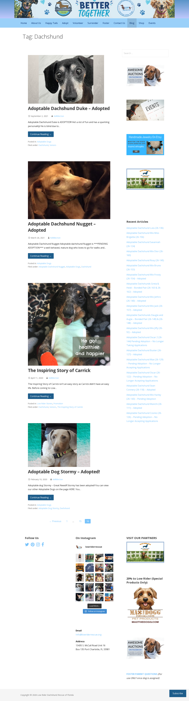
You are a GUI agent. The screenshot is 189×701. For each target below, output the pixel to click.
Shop (141, 23)
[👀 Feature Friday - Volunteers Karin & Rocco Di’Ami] (99, 567)
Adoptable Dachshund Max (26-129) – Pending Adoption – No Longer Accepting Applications (144, 363)
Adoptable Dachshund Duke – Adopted (69, 108)
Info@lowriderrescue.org (89, 634)
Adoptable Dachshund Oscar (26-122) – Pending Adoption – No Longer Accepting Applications (143, 376)
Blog (132, 23)
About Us (36, 23)
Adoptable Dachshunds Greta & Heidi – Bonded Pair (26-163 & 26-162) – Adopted (143, 287)
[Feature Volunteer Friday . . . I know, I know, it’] (109, 587)
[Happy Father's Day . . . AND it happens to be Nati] (89, 558)
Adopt (65, 23)
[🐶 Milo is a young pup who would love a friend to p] (99, 597)
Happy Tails (51, 23)
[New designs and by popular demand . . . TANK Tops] (80, 558)
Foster (106, 23)
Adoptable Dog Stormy (49, 508)
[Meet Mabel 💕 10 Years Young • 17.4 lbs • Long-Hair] (109, 567)
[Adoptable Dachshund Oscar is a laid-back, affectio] (99, 558)
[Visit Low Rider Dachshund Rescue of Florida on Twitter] (27, 545)
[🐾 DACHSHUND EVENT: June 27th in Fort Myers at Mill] (80, 567)
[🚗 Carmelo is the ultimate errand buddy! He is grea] (80, 587)
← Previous (55, 521)
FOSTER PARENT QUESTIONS (141, 674)
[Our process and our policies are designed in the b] (89, 597)
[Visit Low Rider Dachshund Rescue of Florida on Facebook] (43, 545)
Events (152, 23)
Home (24, 23)
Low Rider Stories (44, 403)
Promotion (58, 403)
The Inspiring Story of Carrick (59, 370)
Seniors (53, 145)
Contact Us (119, 23)
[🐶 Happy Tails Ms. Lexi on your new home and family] (99, 587)
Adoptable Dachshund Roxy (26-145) (145, 260)
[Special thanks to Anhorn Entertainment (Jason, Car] (109, 577)
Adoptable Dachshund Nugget (52, 266)
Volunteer (78, 23)
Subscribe (178, 693)
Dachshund (43, 145)
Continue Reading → (40, 134)
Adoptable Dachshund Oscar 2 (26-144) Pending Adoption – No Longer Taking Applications (145, 341)
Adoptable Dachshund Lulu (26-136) (145, 227)
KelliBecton (59, 116)
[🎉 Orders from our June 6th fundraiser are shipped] (89, 577)
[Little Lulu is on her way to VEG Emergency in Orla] (80, 597)
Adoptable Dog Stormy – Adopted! (64, 472)
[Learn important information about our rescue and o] (109, 597)
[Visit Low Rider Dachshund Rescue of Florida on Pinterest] (32, 545)
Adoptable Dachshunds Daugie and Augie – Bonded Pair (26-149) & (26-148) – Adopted (144, 319)
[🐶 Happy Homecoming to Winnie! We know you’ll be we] (89, 587)
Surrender (93, 23)
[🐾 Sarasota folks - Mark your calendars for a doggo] (109, 558)
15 (80, 521)
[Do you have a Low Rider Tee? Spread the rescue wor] (89, 567)
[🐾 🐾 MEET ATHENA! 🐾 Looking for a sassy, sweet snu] (80, 577)
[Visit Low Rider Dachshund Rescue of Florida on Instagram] (38, 545)
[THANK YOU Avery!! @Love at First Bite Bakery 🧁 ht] (99, 577)
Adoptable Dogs (44, 141)
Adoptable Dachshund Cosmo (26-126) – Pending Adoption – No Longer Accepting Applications (144, 417)
